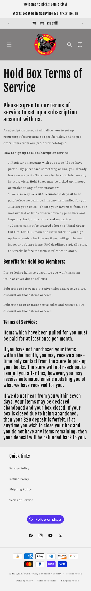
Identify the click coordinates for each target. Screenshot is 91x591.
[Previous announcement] (9, 23)
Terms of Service (21, 500)
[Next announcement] (82, 23)
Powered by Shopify (50, 573)
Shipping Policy (20, 489)
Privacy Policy (19, 468)
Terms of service (47, 581)
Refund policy (74, 574)
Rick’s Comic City (28, 573)
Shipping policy (70, 581)
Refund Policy (19, 479)
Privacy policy (24, 581)
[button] (9, 44)
